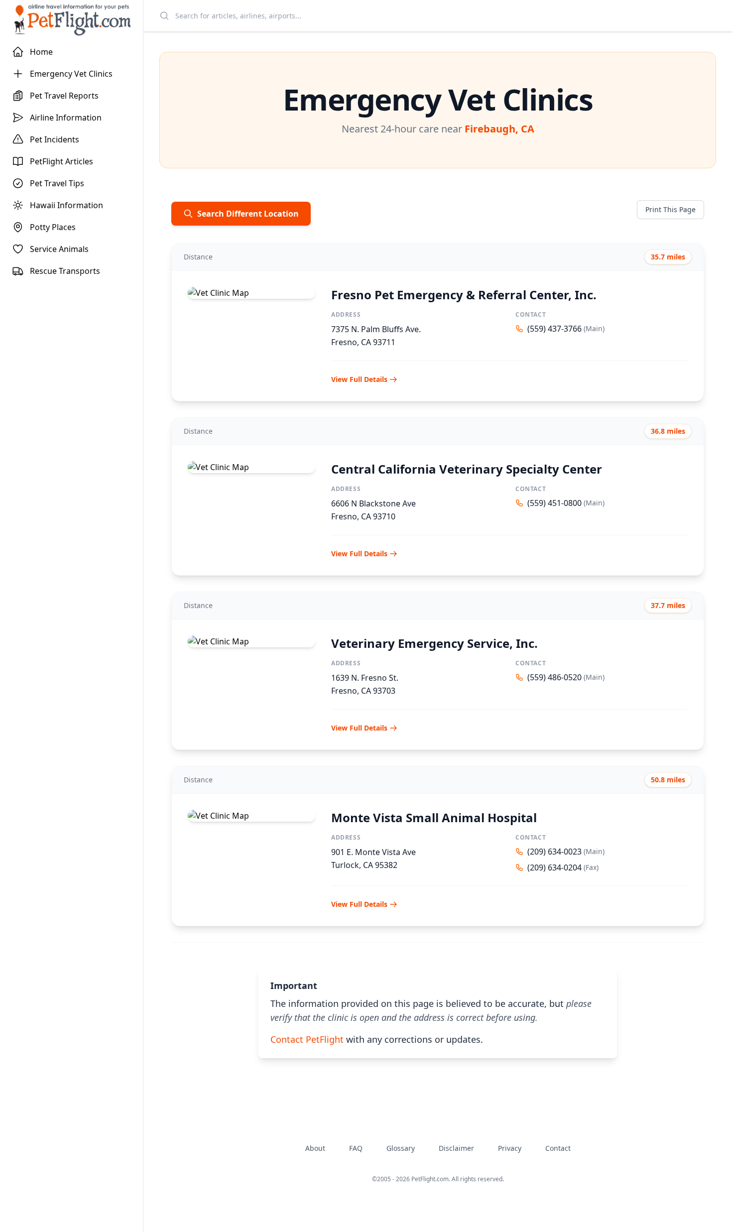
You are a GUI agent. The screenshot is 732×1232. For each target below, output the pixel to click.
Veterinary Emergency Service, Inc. (434, 643)
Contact (558, 1148)
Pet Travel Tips (57, 183)
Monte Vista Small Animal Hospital (434, 817)
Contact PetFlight (307, 1039)
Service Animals (59, 249)
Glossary (400, 1148)
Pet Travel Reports (64, 95)
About (315, 1148)
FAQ (356, 1148)
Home (41, 51)
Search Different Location (248, 213)
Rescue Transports (65, 270)
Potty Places (53, 227)
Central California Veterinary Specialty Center (466, 469)
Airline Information (66, 117)
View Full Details (359, 379)
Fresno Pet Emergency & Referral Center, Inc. (464, 294)
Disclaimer (456, 1148)
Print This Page (670, 209)
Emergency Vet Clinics (71, 73)
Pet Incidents (54, 139)
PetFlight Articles (61, 161)
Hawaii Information (66, 205)
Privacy (509, 1148)
